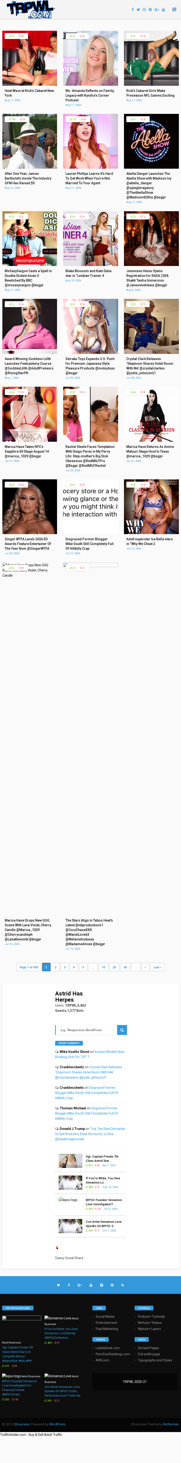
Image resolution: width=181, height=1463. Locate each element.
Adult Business (11, 1342)
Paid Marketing (107, 1329)
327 (90, 1208)
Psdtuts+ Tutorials (151, 1316)
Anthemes (171, 1424)
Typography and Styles (155, 1360)
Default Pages (148, 1348)
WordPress (57, 1424)
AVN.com (102, 1360)
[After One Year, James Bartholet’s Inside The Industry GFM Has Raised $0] (29, 167)
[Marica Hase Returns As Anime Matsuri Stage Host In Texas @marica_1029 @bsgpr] (151, 440)
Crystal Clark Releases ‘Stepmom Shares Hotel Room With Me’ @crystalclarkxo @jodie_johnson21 (88, 1072)
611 (90, 1165)
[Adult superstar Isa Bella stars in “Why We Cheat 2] (151, 533)
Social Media (105, 1316)
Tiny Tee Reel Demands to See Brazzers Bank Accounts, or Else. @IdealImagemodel (90, 1134)
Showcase (21, 1424)
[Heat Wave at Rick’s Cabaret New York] (29, 84)
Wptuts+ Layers (149, 1329)
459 (90, 1187)
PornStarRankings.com (113, 1354)
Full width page (149, 1354)
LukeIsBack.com (108, 1348)
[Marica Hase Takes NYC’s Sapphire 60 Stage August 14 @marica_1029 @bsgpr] (29, 440)
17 (74, 119)
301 (90, 1230)
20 (114, 967)
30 (125, 967)
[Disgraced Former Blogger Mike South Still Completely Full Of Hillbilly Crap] (90, 533)
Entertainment (106, 1323)
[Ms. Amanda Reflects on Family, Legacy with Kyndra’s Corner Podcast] (90, 84)
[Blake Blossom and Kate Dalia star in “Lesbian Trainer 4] (90, 265)
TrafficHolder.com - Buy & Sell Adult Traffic (31, 1435)
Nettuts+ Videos (150, 1323)
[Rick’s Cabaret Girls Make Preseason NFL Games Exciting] (151, 84)
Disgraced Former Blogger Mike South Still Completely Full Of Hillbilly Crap (86, 1093)
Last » (157, 967)
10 (13, 119)
